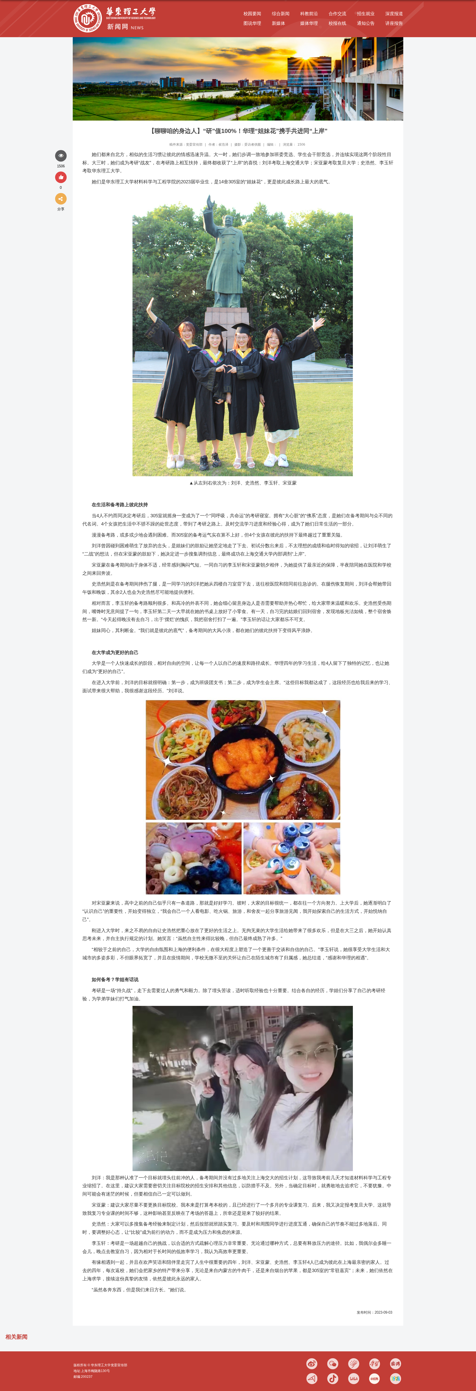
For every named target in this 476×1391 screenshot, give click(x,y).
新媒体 (278, 23)
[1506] (61, 156)
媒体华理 (309, 23)
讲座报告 (394, 23)
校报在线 (337, 23)
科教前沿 (309, 13)
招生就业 (366, 13)
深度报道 (394, 13)
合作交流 (337, 13)
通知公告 (366, 23)
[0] (61, 178)
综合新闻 (281, 13)
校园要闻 (252, 13)
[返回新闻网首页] (116, 4)
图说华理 (252, 23)
